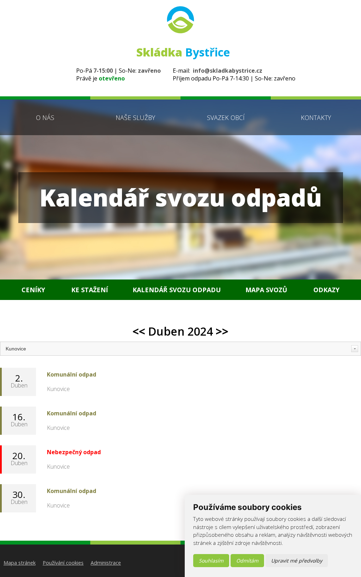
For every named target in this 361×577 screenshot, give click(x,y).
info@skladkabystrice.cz (227, 70)
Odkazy (326, 290)
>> (222, 331)
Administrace (106, 562)
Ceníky (33, 290)
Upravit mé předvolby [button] (296, 560)
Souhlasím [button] (211, 560)
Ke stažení (89, 290)
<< (139, 331)
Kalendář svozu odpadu (177, 290)
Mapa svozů (266, 290)
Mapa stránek (20, 562)
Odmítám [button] (247, 560)
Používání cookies (63, 562)
